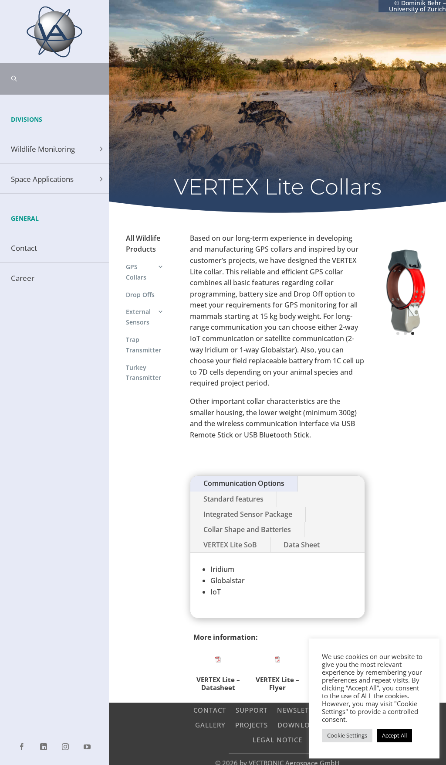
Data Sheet (302, 545)
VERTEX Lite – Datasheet (218, 683)
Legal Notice (277, 739)
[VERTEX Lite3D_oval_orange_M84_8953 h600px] (405, 357)
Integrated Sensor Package (247, 514)
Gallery (210, 725)
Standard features (233, 499)
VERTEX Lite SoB (230, 545)
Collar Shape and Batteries (247, 529)
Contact (209, 710)
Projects (251, 725)
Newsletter (299, 710)
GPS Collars (136, 272)
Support (251, 710)
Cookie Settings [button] (347, 735)
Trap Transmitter (143, 344)
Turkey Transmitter (143, 372)
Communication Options (243, 483)
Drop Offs (140, 294)
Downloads (300, 725)
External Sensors (138, 316)
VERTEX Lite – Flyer (277, 683)
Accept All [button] (394, 735)
